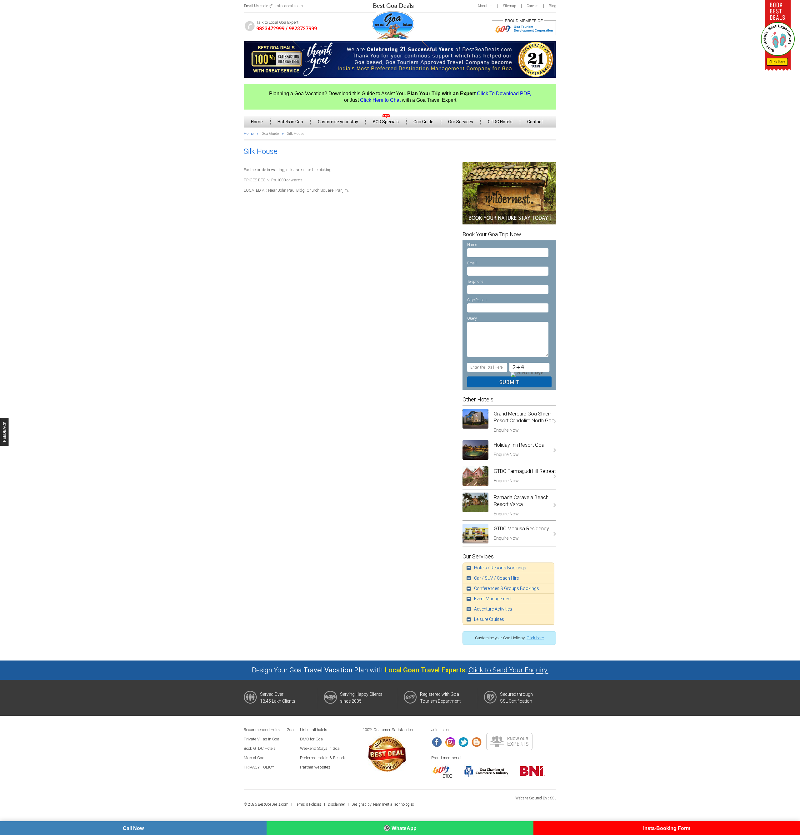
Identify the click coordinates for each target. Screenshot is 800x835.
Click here (535, 638)
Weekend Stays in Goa (320, 748)
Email (472, 263)
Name (472, 245)
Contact (535, 121)
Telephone (475, 281)
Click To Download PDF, (504, 93)
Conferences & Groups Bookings (506, 588)
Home (257, 121)
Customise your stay (338, 121)
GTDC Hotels (500, 121)
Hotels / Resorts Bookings (500, 567)
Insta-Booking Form (666, 828)
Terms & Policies (308, 804)
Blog (552, 6)
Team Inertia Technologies (393, 804)
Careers (532, 6)
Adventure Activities (493, 609)
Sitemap (509, 6)
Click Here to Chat (380, 100)
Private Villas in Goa (261, 739)
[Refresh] (525, 374)
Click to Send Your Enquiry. (508, 670)
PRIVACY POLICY (259, 767)
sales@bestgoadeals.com (282, 6)
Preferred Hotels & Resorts (323, 757)
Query (472, 318)
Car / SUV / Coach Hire (496, 578)
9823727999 (303, 29)
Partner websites (315, 767)
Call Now (133, 828)
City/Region (477, 300)
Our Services (460, 121)
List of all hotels (313, 729)
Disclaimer (336, 804)
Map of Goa (254, 757)
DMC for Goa (311, 739)
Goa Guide (423, 121)
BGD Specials (386, 121)
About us (485, 6)
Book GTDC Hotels (260, 748)
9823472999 (270, 29)
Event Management (493, 598)
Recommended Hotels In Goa (269, 729)
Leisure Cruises (489, 619)
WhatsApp (404, 828)
